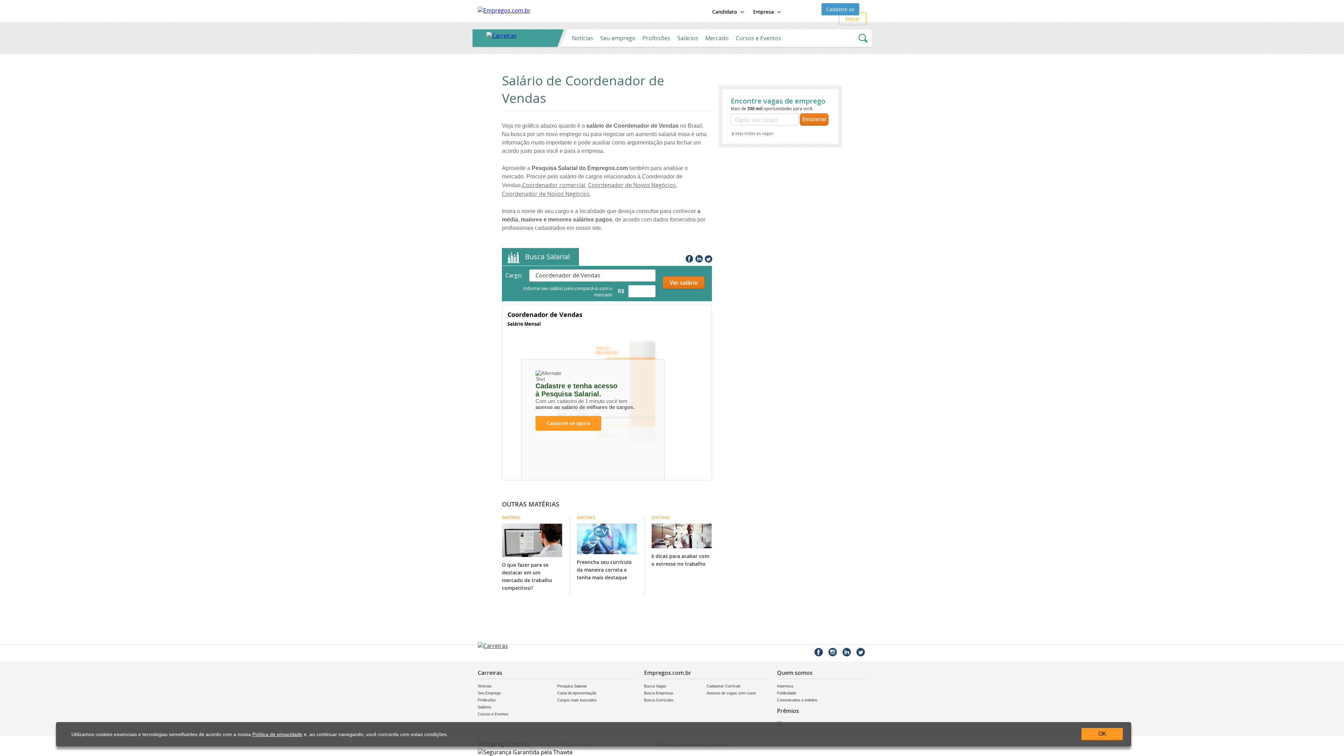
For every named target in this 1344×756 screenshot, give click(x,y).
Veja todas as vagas (754, 133)
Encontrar (814, 119)
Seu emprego (618, 38)
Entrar (852, 18)
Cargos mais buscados (577, 700)
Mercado (717, 38)
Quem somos (795, 673)
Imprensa (785, 686)
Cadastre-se (840, 9)
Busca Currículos (659, 700)
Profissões (656, 38)
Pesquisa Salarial (571, 686)
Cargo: (514, 275)
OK (1102, 734)
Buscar (863, 38)
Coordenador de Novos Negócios (632, 185)
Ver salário (684, 283)
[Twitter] (708, 257)
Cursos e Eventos (758, 38)
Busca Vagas (655, 686)
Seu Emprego (489, 693)
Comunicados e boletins (797, 700)
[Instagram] (832, 652)
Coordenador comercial (553, 185)
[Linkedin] (698, 257)
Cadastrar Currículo (724, 686)
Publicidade (786, 693)
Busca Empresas (658, 693)
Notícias (582, 38)
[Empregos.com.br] (504, 10)
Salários (687, 38)
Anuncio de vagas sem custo (731, 693)
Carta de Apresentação (576, 693)
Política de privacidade (277, 734)
